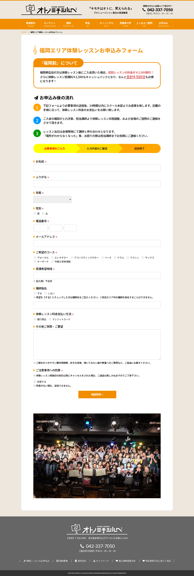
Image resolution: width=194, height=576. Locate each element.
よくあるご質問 (144, 24)
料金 (87, 24)
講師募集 (63, 560)
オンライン (49, 24)
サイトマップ (102, 560)
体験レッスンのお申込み (38, 560)
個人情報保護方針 (127, 560)
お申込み (163, 24)
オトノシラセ (106, 24)
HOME (23, 32)
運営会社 (81, 560)
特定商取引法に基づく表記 (158, 560)
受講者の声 (125, 24)
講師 (68, 24)
